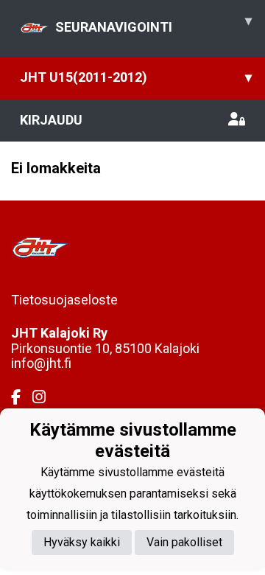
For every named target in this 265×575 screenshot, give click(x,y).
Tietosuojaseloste (64, 299)
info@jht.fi (41, 363)
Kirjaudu (51, 120)
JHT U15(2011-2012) (136, 77)
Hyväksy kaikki (81, 542)
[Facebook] (21, 397)
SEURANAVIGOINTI (153, 24)
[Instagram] (44, 397)
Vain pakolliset (184, 542)
